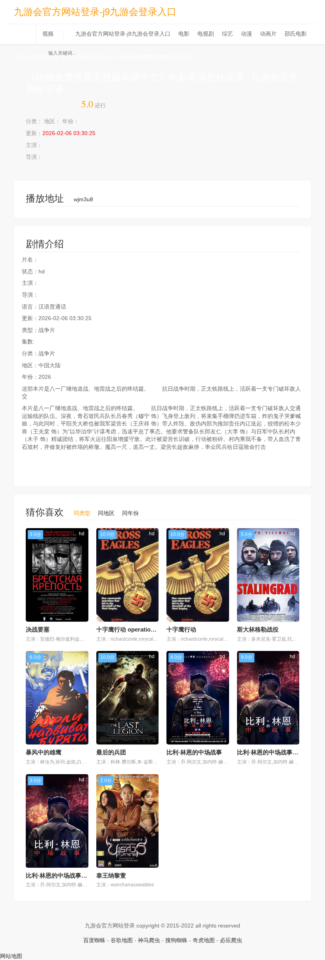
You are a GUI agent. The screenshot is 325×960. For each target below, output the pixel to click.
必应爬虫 (231, 940)
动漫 (246, 34)
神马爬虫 (149, 940)
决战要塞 (38, 629)
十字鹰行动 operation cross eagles (143, 629)
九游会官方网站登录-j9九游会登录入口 (95, 11)
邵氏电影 (296, 34)
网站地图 (11, 956)
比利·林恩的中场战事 (194, 752)
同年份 (130, 513)
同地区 (106, 513)
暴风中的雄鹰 (43, 752)
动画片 (268, 34)
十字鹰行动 (181, 629)
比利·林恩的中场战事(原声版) (64, 875)
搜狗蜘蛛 (176, 940)
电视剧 (205, 34)
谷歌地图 (122, 940)
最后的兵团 (111, 752)
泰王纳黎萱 (111, 875)
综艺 (227, 34)
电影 (183, 34)
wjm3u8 (83, 199)
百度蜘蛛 (94, 940)
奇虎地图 (204, 940)
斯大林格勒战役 (258, 629)
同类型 (82, 513)
